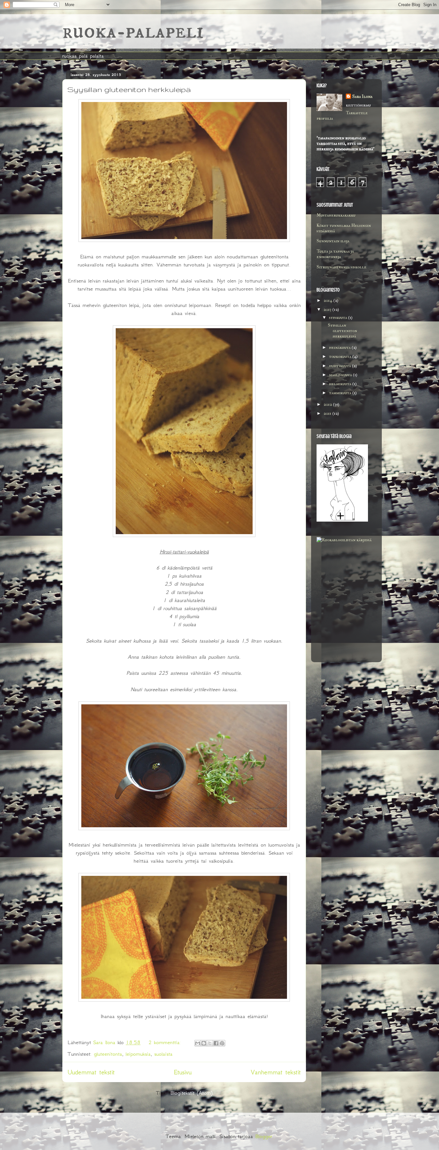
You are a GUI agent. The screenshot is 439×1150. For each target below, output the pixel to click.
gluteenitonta (108, 1054)
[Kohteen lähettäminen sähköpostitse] (197, 1043)
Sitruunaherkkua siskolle (341, 267)
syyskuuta (338, 317)
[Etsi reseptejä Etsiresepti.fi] (344, 540)
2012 (328, 404)
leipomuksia (138, 1054)
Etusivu (183, 1072)
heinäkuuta (340, 347)
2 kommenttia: (165, 1042)
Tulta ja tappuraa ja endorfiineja (335, 253)
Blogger (263, 1136)
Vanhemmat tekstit (276, 1072)
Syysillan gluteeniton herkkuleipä (129, 89)
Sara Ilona (362, 96)
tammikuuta (340, 392)
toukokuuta (340, 356)
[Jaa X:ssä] (210, 1043)
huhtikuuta (340, 365)
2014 (328, 300)
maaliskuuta (341, 374)
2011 (328, 413)
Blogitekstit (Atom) (191, 1093)
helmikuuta (340, 383)
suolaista (163, 1054)
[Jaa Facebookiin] (216, 1043)
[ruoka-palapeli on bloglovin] (342, 520)
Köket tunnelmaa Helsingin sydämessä (344, 228)
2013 (328, 309)
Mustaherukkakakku (336, 215)
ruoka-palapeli (132, 31)
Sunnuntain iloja (333, 241)
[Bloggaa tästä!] (204, 1043)
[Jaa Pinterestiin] (222, 1043)
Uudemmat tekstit (91, 1072)
